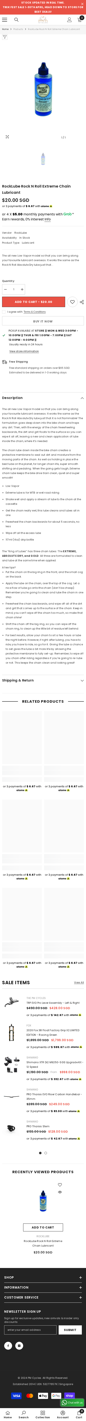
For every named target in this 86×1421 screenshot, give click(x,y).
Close (82, 4)
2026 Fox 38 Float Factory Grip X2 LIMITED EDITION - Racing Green (53, 1032)
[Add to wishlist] (72, 302)
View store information (24, 351)
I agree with (15, 312)
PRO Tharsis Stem (38, 1126)
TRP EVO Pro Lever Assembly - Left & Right (53, 1003)
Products (18, 29)
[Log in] (69, 19)
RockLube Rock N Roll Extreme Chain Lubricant (43, 1243)
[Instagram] (19, 1346)
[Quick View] (60, 1192)
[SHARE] (81, 302)
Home (5, 29)
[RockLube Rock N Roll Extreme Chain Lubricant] (43, 1201)
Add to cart (43, 1227)
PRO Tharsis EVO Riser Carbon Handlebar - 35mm (54, 1097)
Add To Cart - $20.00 (33, 302)
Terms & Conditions (35, 311)
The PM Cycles (36, 998)
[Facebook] (8, 1346)
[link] (22, 772)
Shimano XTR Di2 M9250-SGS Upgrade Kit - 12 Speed (55, 1065)
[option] (43, 91)
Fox (29, 1025)
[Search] (16, 19)
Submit (70, 1330)
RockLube (20, 233)
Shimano (32, 1057)
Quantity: (8, 281)
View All (79, 982)
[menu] (4, 19)
